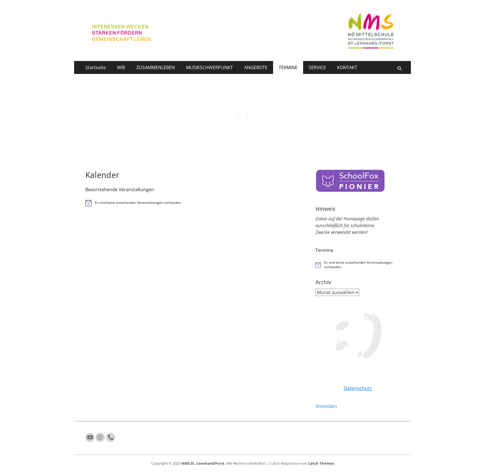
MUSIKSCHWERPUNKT (209, 67)
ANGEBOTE (255, 67)
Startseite (95, 67)
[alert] (194, 203)
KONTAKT (347, 67)
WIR (121, 67)
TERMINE (288, 67)
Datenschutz (358, 388)
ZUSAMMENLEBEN (155, 67)
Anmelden (326, 406)
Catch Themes (321, 463)
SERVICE (317, 67)
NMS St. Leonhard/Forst (203, 463)
